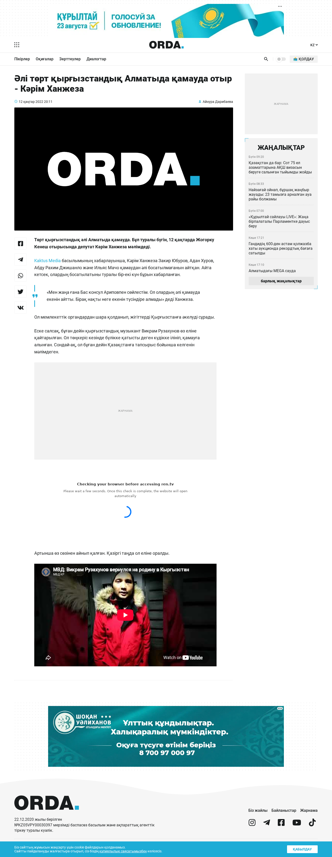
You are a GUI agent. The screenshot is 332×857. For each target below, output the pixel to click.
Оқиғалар (44, 59)
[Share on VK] (20, 308)
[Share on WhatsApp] (20, 275)
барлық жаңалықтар (281, 281)
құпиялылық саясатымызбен (123, 851)
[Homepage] (166, 45)
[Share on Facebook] (20, 243)
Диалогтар (96, 59)
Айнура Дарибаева (218, 102)
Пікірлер (22, 59)
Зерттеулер (70, 59)
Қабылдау (302, 849)
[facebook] (281, 824)
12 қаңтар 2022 (31, 102)
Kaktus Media (47, 260)
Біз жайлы (258, 810)
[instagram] (252, 824)
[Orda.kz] (46, 814)
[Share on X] (20, 292)
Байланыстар (283, 810)
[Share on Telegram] (20, 259)
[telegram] (266, 824)
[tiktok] (312, 824)
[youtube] (296, 824)
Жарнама (309, 810)
